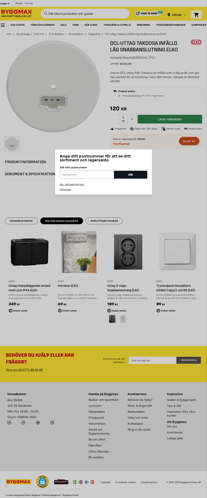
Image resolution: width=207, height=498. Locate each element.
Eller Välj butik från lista (72, 184)
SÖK (130, 174)
